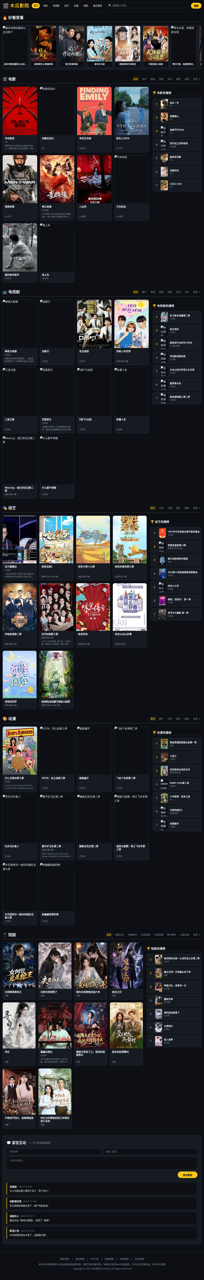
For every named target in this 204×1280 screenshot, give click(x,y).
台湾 (178, 291)
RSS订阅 (94, 1258)
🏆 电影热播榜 (162, 93)
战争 (187, 78)
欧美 (170, 291)
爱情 (161, 78)
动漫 (76, 5)
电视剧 (56, 5)
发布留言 (187, 1175)
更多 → (196, 78)
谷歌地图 (124, 1258)
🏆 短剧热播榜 (156, 948)
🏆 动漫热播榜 (162, 732)
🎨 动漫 (9, 718)
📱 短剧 (9, 934)
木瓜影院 (16, 5)
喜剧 (153, 78)
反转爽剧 (145, 934)
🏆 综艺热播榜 (160, 522)
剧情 (178, 78)
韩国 (161, 291)
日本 (187, 291)
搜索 (196, 6)
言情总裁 (158, 934)
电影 (45, 5)
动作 (144, 78)
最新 (136, 78)
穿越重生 (132, 934)
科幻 (170, 78)
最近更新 (97, 5)
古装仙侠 (184, 934)
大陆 (161, 507)
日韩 (170, 507)
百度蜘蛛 (109, 1258)
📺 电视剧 (11, 291)
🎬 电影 (9, 79)
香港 (153, 291)
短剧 (86, 5)
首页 (36, 5)
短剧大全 (119, 934)
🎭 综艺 (9, 507)
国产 (144, 291)
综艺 (66, 5)
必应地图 (139, 1258)
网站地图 (79, 1258)
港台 (178, 507)
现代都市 (171, 934)
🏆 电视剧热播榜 (163, 306)
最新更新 (64, 1258)
